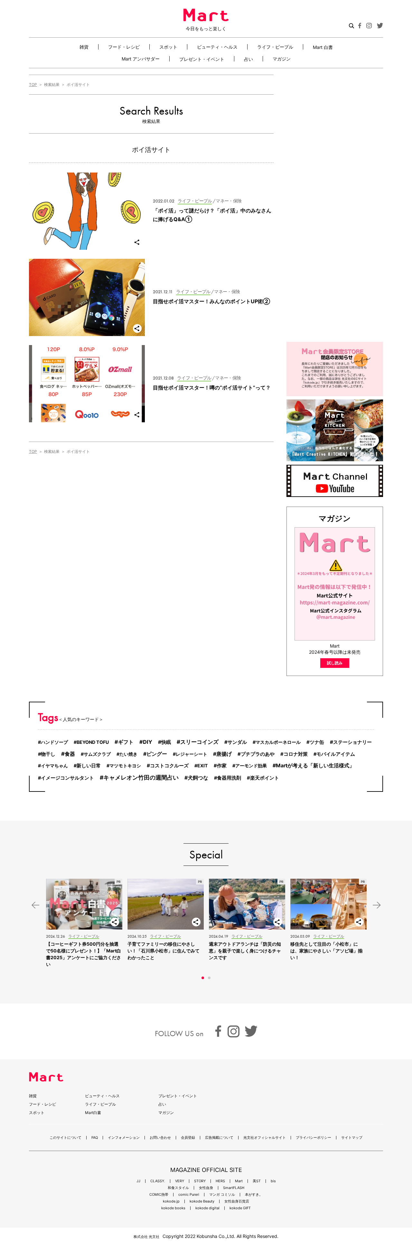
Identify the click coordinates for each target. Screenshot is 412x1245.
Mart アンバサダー (141, 58)
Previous (35, 905)
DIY (147, 742)
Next (376, 905)
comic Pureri (188, 1194)
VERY (179, 1181)
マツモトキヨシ (125, 765)
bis (273, 1181)
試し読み (334, 662)
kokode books (173, 1208)
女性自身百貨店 (236, 1201)
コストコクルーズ (169, 766)
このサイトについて (65, 1137)
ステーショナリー (352, 742)
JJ (138, 1181)
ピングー (156, 754)
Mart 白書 (323, 47)
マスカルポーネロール (278, 742)
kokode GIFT (240, 1208)
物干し (48, 754)
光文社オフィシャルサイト (264, 1137)
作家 (222, 766)
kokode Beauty (202, 1201)
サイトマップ (351, 1137)
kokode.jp (171, 1201)
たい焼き (128, 754)
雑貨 (84, 47)
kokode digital (207, 1208)
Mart (239, 1181)
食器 (70, 754)
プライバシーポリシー (313, 1137)
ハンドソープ (54, 742)
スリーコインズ (199, 742)
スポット (168, 47)
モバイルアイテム (335, 754)
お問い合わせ (160, 1137)
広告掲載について (219, 1137)
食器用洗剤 (229, 778)
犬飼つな (198, 778)
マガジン (282, 58)
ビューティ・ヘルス (217, 47)
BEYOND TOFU (93, 742)
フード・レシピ (124, 47)
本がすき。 (254, 1194)
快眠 (166, 742)
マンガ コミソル (222, 1194)
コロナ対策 (296, 754)
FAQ (94, 1137)
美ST (257, 1181)
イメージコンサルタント (67, 778)
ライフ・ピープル (275, 47)
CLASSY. (157, 1181)
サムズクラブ (97, 754)
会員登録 (188, 1137)
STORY (200, 1181)
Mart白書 (93, 1112)
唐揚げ (224, 754)
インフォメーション (124, 1137)
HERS (220, 1181)
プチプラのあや (258, 754)
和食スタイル (178, 1188)
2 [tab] (209, 978)
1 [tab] (203, 978)
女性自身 (206, 1188)
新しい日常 (89, 766)
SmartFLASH (233, 1188)
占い (248, 58)
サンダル (237, 742)
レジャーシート (191, 754)
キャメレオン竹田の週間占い (141, 777)
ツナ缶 (317, 742)
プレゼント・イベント (201, 58)
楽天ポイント (264, 778)
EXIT (202, 765)
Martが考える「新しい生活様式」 (315, 766)
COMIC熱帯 (158, 1194)
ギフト (126, 742)
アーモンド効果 (251, 765)
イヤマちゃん (54, 765)
